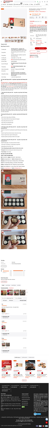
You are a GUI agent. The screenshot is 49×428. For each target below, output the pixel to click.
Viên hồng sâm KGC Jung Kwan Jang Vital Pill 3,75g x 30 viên (18, 375)
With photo (11, 300)
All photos (11, 288)
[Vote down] (8, 314)
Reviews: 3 (37, 11)
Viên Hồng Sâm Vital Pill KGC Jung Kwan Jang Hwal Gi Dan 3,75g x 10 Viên (42, 375)
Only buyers (5, 300)
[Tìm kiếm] (35, 2)
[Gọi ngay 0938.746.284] (47, 422)
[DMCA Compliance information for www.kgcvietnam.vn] (23, 406)
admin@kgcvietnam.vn (18, 168)
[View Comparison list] (40, 2)
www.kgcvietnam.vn (39, 43)
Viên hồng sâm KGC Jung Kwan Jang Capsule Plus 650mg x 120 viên (6, 375)
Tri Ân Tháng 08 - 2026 (36, 14)
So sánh (39, 53)
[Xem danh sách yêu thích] (42, 2)
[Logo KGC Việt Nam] (8, 1)
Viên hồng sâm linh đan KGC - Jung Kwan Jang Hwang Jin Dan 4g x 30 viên (30, 375)
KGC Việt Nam (19, 425)
